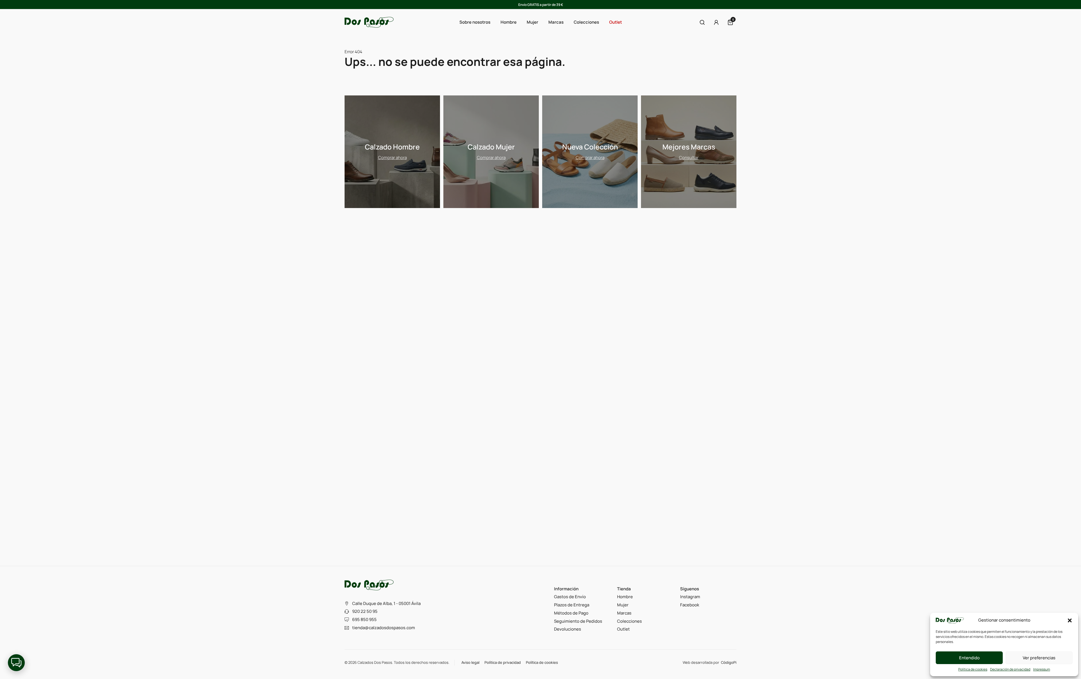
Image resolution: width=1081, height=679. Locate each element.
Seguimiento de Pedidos (578, 621)
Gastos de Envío (570, 597)
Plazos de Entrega (571, 605)
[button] (1070, 620)
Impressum (1041, 669)
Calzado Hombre (392, 147)
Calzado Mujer (491, 147)
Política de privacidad (502, 662)
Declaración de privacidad (1010, 669)
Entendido (969, 658)
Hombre (625, 597)
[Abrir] (702, 22)
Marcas (556, 22)
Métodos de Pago (571, 613)
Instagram (690, 597)
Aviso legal (470, 662)
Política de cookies (972, 669)
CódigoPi (728, 662)
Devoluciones (567, 629)
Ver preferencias (1039, 658)
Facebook (689, 605)
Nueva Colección (590, 147)
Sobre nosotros (474, 22)
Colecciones (629, 621)
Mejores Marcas (688, 147)
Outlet (615, 22)
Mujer (623, 605)
